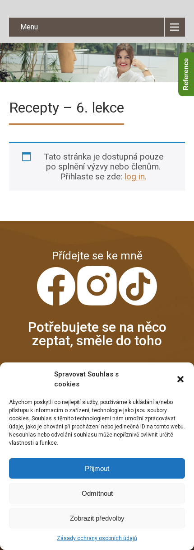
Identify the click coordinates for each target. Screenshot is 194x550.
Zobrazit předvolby (97, 518)
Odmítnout (97, 493)
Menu (29, 27)
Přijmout (97, 468)
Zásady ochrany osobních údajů (97, 538)
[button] (180, 379)
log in (135, 176)
